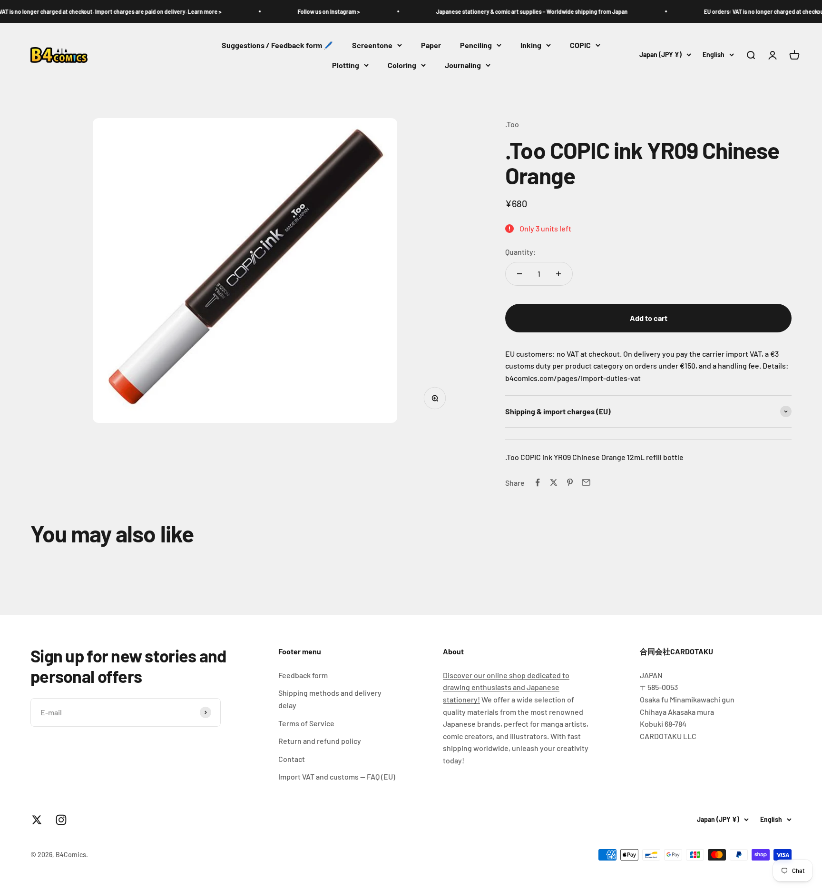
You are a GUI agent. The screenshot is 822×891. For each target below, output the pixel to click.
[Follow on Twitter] (36, 819)
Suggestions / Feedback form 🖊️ (277, 45)
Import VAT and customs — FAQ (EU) (336, 776)
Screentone (372, 45)
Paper (431, 45)
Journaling (463, 65)
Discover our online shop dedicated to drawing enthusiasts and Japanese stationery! (506, 687)
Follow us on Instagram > (305, 11)
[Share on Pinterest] (570, 482)
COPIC (580, 45)
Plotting (345, 65)
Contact (291, 758)
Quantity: (520, 251)
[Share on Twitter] (554, 482)
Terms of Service (306, 723)
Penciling (476, 45)
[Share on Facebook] (537, 482)
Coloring (402, 65)
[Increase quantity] (558, 273)
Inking (530, 45)
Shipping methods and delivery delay (330, 699)
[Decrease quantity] (519, 273)
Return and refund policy (319, 740)
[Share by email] (586, 482)
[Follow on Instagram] (61, 819)
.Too (512, 124)
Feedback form (303, 675)
